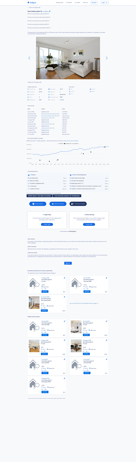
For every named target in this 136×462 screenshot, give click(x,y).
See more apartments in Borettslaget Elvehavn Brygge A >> (84, 303)
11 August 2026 (44, 340)
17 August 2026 (45, 278)
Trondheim (45, 11)
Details (45, 291)
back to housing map (34, 7)
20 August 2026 (87, 340)
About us (85, 2)
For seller (77, 2)
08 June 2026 (87, 278)
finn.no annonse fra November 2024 (39, 17)
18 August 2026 (45, 378)
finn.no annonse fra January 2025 (38, 13)
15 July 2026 (87, 359)
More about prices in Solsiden (71, 141)
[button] (107, 58)
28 (106, 335)
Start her (47, 224)
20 (106, 354)
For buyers (69, 2)
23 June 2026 (86, 321)
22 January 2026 (45, 297)
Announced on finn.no (46, 118)
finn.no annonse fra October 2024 (39, 20)
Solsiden (62, 100)
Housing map (59, 2)
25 (64, 354)
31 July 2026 (45, 359)
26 (64, 311)
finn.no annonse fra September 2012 (39, 27)
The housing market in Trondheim (66, 196)
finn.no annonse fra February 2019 (39, 24)
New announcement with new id (49, 114)
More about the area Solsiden (39, 196)
